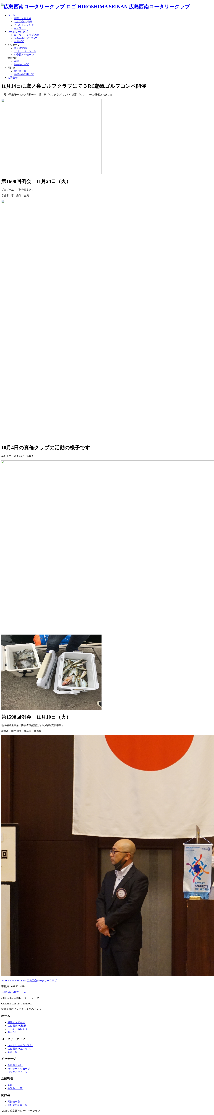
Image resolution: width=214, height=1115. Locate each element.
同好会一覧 (20, 71)
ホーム (11, 15)
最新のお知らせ (22, 18)
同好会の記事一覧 (24, 74)
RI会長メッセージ (24, 54)
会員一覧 (19, 41)
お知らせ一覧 (21, 64)
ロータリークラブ (18, 31)
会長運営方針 (21, 48)
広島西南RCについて (25, 38)
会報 (16, 61)
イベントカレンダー (25, 25)
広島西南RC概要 (23, 21)
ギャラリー (20, 28)
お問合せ (13, 77)
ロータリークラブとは (26, 35)
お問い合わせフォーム (13, 992)
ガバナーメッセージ (25, 51)
